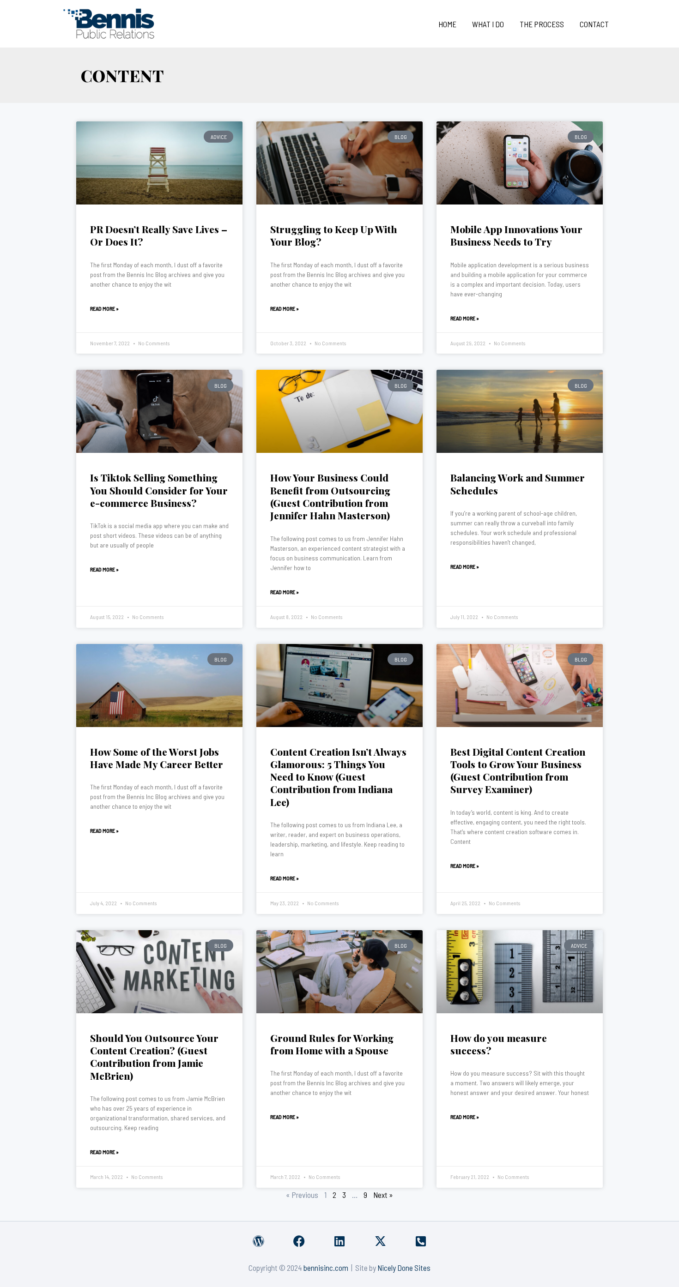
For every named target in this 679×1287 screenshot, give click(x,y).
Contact (594, 24)
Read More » (104, 308)
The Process (542, 24)
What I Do (488, 24)
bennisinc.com (325, 1267)
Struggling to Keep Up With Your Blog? (333, 235)
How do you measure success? (498, 1044)
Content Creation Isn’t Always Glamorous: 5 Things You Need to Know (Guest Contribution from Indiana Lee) (338, 776)
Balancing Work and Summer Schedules (517, 483)
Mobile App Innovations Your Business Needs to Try (516, 235)
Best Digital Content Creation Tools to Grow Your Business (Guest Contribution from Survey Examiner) (517, 770)
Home (447, 24)
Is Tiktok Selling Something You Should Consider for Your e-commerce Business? (159, 490)
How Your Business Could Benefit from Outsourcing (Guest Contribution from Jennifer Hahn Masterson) (330, 496)
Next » (383, 1194)
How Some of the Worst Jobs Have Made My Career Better (156, 757)
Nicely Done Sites (403, 1267)
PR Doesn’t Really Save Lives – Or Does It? (158, 235)
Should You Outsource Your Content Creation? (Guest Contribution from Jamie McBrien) (154, 1056)
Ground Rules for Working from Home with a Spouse (332, 1044)
